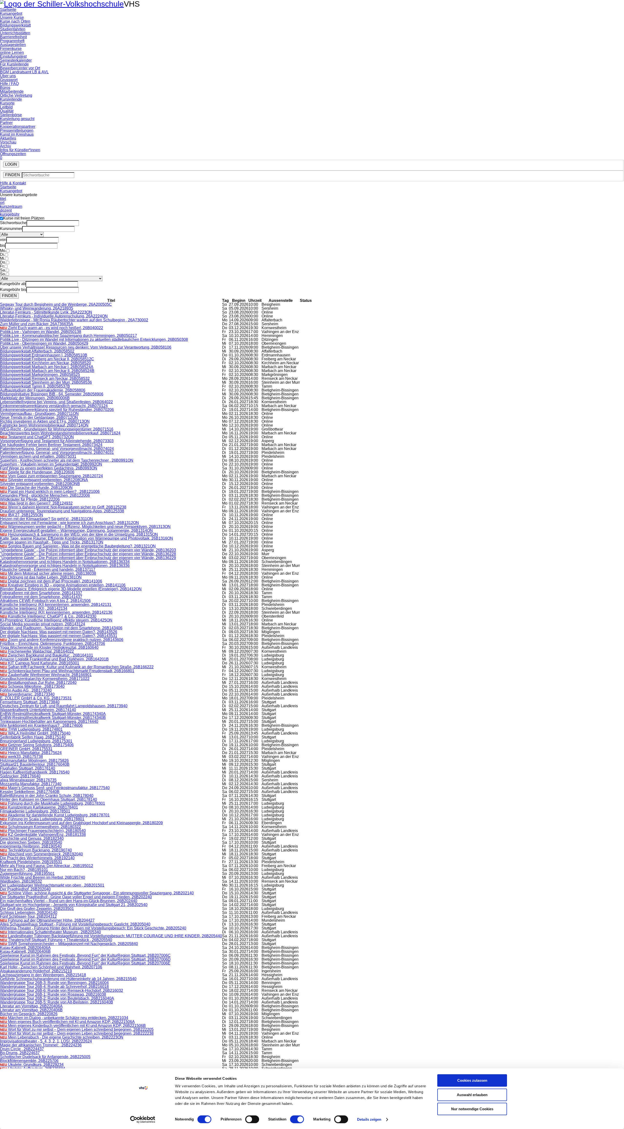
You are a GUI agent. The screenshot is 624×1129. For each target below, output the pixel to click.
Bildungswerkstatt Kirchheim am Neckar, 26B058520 (45, 363)
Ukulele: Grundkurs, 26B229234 (32, 1064)
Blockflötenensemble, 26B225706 (29, 1061)
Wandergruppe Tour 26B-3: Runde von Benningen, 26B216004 (54, 983)
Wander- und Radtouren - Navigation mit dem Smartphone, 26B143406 (61, 628)
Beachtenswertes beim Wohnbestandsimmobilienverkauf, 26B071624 (60, 433)
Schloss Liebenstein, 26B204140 (28, 912)
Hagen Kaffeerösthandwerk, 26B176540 (34, 772)
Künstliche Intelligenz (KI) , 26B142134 (33, 608)
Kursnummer (11, 229)
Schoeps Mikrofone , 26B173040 (32, 686)
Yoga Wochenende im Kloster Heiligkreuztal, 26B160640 (49, 647)
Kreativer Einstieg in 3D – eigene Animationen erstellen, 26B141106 (63, 585)
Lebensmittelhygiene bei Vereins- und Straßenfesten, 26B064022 (56, 402)
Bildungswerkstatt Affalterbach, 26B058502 (37, 351)
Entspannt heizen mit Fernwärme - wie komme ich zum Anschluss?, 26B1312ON (69, 523)
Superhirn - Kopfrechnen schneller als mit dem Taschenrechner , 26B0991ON (66, 460)
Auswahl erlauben (472, 1095)
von (3, 240)
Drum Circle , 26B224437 (22, 1049)
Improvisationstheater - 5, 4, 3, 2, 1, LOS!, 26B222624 (46, 1041)
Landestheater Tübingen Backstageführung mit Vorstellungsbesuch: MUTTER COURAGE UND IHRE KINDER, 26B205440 (111, 936)
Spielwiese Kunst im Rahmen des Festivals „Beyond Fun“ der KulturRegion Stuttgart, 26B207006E (85, 963)
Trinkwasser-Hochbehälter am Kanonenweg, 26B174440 (49, 721)
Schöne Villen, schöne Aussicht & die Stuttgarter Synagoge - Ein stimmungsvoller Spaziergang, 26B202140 (97, 893)
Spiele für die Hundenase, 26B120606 (37, 472)
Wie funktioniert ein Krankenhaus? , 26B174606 (41, 725)
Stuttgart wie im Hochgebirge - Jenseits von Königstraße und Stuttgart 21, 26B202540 (73, 905)
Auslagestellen (13, 45)
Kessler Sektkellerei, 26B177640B (29, 792)
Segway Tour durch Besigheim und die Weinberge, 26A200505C (56, 304)
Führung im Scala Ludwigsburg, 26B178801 (42, 819)
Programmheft (12, 41)
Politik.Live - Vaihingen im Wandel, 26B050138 (40, 332)
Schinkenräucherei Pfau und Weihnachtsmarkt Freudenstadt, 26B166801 (67, 671)
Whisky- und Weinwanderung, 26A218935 (36, 308)
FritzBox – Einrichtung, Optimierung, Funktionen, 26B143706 (52, 643)
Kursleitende (11, 99)
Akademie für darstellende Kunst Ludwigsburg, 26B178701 (55, 815)
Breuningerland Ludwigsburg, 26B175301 (36, 741)
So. (3, 274)
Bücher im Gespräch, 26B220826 (29, 1014)
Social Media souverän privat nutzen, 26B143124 (42, 624)
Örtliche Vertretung (16, 95)
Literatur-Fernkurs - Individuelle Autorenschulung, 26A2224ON (54, 316)
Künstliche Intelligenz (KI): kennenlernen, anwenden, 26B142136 (56, 612)
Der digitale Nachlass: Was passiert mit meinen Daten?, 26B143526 (58, 632)
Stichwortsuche (13, 223)
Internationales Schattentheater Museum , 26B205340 (50, 932)
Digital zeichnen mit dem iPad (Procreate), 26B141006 (51, 581)
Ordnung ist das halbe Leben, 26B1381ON (41, 577)
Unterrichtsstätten (15, 33)
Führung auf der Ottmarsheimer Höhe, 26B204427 (47, 920)
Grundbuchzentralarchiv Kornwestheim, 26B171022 (44, 679)
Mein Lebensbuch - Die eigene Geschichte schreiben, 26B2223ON (61, 1037)
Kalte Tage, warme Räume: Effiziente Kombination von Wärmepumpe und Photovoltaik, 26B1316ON (86, 538)
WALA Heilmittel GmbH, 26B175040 (35, 733)
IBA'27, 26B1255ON (21, 515)
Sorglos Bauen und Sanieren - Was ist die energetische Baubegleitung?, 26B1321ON (78, 546)
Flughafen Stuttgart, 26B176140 (27, 768)
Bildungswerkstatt (15, 25)
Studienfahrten (12, 29)
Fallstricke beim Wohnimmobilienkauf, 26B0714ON (44, 425)
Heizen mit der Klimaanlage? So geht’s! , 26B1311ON (46, 519)
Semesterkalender (16, 60)
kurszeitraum (11, 206)
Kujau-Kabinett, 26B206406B (25, 951)
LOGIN (11, 164)
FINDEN (12, 175)
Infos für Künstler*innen (20, 150)
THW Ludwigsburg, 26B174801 (31, 729)
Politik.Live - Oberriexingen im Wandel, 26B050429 (44, 343)
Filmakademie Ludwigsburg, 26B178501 (35, 811)
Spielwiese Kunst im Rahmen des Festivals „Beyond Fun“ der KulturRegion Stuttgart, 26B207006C (85, 955)
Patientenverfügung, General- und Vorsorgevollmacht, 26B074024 (57, 449)
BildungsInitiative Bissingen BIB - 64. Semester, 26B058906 (51, 394)
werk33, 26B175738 (21, 757)
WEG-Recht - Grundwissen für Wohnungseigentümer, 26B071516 (56, 429)
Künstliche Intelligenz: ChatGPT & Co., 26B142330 (48, 616)
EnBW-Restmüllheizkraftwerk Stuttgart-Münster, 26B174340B (53, 718)
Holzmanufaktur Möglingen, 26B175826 (34, 760)
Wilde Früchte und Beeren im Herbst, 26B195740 (42, 877)
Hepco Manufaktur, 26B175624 (31, 753)
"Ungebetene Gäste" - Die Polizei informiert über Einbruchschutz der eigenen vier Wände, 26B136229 (88, 558)
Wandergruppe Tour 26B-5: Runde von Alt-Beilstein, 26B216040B (56, 1002)
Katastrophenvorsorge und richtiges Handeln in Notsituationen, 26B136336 (65, 566)
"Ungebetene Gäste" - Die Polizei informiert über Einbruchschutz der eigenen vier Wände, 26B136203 (88, 550)
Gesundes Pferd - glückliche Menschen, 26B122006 (45, 495)
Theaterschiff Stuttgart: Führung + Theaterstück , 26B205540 (56, 940)
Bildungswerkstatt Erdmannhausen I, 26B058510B (43, 355)
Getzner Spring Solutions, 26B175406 (37, 745)
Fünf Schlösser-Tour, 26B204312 (28, 916)
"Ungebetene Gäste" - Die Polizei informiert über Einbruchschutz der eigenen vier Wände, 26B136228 (88, 554)
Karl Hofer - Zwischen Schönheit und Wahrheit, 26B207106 (51, 967)
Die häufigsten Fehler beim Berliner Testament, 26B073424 (51, 445)
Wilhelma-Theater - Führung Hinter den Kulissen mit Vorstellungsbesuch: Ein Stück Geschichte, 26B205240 (93, 928)
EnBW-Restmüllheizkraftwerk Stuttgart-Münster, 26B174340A (53, 714)
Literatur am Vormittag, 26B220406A (31, 1006)
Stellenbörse (11, 115)
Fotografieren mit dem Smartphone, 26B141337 (41, 593)
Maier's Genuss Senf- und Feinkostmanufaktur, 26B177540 (55, 788)
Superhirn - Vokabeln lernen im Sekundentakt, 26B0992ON (51, 464)
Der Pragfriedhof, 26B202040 (25, 889)
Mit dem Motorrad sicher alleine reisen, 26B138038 (48, 573)
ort (2, 203)
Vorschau (8, 142)
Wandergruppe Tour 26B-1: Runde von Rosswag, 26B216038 (53, 994)
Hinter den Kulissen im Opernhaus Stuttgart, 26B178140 (48, 799)
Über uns (8, 76)
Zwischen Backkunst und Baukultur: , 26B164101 (46, 655)
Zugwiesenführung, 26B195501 (27, 873)
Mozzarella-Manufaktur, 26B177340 (30, 784)
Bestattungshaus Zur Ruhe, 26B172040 (38, 682)
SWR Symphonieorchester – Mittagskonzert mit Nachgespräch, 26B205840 (69, 944)
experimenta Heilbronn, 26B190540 (31, 846)
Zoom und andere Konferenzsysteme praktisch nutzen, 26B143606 (61, 640)
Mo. (3, 251)
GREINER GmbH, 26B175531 (26, 749)
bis (2, 245)
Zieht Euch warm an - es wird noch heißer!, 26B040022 (51, 328)
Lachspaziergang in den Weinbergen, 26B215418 (43, 975)
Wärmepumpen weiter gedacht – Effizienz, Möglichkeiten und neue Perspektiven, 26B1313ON (85, 527)
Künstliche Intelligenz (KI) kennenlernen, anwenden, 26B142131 (55, 605)
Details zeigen (369, 1119)
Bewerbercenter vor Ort (20, 68)
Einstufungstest (13, 56)
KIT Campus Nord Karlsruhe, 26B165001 (39, 663)
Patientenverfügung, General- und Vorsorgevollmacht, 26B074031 (57, 452)
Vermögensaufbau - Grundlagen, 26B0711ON (39, 413)
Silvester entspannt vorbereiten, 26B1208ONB (40, 484)
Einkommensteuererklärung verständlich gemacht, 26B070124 (54, 406)
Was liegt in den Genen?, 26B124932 (36, 503)
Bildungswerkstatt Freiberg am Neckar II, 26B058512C (47, 359)
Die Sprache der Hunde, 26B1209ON (36, 488)
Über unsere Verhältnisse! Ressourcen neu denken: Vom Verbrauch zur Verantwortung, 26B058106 (85, 347)
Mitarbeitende (12, 91)
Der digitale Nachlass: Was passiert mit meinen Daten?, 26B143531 (58, 636)
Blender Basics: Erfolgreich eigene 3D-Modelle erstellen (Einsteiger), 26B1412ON (71, 589)
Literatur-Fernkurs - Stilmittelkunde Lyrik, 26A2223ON (46, 312)
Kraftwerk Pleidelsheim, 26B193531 (31, 862)
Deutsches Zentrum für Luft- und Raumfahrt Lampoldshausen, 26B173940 (63, 706)
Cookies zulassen (472, 1080)
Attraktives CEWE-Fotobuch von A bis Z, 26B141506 (45, 601)
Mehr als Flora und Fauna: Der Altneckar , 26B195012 (46, 866)
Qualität (6, 111)
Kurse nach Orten (15, 21)
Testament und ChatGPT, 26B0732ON (37, 437)
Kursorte (7, 103)
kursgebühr (10, 214)
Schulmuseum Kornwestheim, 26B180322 (40, 827)
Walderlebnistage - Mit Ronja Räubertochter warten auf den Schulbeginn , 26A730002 (74, 320)
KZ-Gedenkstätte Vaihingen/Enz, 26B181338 (43, 834)
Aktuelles (8, 138)
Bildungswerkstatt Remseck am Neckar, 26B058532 (45, 378)
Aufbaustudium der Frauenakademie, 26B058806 (42, 390)
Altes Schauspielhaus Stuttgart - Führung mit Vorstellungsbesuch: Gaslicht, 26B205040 (75, 924)
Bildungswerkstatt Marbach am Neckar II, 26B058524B (47, 371)
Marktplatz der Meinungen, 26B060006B (35, 398)
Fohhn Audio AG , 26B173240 (26, 690)
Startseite (8, 10)
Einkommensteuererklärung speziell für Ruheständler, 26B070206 (57, 410)
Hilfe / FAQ (9, 84)
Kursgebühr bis (13, 289)
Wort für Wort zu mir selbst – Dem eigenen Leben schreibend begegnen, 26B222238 (77, 1033)
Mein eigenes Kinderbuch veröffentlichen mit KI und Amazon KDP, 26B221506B (73, 1026)
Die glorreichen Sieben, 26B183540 (31, 842)
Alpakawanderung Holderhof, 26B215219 (36, 971)
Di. (2, 254)
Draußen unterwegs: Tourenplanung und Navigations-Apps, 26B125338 (62, 511)
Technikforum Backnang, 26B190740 (36, 850)
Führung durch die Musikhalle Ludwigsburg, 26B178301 (52, 803)
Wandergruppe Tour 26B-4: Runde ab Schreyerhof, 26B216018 (54, 987)
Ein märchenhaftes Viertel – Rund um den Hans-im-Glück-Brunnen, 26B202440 (68, 901)
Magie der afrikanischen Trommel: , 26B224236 (41, 1045)
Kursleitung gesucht (17, 119)
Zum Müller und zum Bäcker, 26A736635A (36, 324)
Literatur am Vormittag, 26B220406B (31, 1010)
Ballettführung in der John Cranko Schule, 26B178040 (46, 796)
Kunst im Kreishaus (17, 134)
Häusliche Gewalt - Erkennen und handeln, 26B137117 (47, 569)
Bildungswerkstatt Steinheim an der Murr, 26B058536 (46, 382)
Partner (6, 123)
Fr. (2, 266)
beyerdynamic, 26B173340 (27, 694)
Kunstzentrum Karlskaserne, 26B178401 (39, 807)
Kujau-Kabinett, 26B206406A (25, 948)
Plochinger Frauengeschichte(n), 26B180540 (43, 831)
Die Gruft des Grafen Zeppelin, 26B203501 (37, 909)
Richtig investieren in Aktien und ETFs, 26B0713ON (45, 421)
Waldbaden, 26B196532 (21, 881)
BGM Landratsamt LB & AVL (24, 72)
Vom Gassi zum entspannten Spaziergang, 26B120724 (51, 476)
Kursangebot (11, 13)
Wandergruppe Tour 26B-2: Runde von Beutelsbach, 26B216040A (57, 998)
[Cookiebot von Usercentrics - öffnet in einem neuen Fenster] (142, 1119)
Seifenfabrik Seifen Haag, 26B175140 (33, 737)
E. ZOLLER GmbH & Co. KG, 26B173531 (36, 698)
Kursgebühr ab (13, 284)
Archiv (5, 146)
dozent (6, 210)
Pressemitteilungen (16, 130)
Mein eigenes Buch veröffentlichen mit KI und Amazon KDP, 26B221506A (67, 1022)
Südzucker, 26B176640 (20, 776)
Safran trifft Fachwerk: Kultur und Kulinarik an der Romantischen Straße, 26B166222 (77, 667)
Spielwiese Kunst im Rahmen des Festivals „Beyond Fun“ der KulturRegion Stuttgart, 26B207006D (85, 959)
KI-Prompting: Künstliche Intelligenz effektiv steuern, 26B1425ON (56, 620)
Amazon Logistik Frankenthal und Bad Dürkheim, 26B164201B (54, 659)
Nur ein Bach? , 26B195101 (24, 870)
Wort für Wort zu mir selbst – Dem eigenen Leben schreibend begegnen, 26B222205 (77, 1029)
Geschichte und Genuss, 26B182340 (32, 838)
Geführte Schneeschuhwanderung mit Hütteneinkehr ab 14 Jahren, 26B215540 (68, 979)
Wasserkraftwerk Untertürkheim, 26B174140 (38, 710)
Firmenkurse (11, 49)
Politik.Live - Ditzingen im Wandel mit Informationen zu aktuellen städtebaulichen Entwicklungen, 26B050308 (94, 339)
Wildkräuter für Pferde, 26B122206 (30, 499)
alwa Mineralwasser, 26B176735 (28, 780)
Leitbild (6, 107)
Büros (5, 88)
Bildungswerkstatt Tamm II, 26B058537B (35, 386)
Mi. (2, 258)
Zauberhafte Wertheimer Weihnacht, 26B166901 (46, 675)
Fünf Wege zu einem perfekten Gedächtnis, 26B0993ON (48, 468)
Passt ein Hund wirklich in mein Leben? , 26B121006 (50, 491)
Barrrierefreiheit (13, 37)
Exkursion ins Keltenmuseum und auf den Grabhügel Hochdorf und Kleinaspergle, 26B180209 (81, 823)
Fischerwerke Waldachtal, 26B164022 (37, 651)
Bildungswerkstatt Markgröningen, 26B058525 (40, 375)
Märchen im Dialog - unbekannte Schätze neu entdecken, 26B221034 (64, 1018)
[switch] (252, 1119)
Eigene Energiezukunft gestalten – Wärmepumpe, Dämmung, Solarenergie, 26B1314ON (76, 530)
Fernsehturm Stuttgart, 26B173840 (29, 702)
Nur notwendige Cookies (472, 1109)
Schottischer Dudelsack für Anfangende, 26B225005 (45, 1057)
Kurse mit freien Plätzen (23, 218)
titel (3, 199)
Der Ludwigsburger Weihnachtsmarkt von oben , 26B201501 (52, 885)
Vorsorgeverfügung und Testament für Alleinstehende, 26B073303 (57, 441)
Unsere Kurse (12, 17)
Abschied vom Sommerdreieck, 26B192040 (41, 854)
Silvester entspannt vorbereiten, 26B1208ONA (44, 480)
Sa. (3, 270)
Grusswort (9, 80)
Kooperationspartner (17, 126)
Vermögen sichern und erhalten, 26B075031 (38, 456)
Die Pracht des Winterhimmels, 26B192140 (37, 858)
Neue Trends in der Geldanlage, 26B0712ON (39, 417)
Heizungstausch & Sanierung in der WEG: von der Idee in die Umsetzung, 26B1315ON (79, 534)
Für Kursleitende (14, 64)
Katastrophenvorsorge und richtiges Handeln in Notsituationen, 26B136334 (65, 562)
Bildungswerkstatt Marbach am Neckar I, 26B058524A (46, 367)
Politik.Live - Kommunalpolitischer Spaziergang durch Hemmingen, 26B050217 (68, 336)
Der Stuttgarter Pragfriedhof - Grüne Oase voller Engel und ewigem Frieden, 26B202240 (76, 897)
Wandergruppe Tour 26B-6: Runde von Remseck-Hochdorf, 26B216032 (61, 990)
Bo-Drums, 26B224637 (20, 1053)
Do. (3, 262)
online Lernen (12, 52)
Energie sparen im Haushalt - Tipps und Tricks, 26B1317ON (51, 542)
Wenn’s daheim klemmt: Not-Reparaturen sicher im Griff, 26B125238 (63, 507)
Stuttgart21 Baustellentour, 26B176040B (34, 764)
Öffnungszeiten (13, 154)
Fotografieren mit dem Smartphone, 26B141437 (41, 597)
